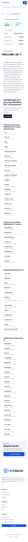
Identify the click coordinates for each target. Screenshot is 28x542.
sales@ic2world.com (9, 519)
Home (3, 14)
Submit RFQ (14, 525)
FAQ (3, 509)
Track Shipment (5, 517)
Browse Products (6, 492)
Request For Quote (6, 494)
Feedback (4, 497)
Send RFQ (7, 116)
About (11, 536)
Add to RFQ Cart (15, 454)
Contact (16, 536)
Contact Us (4, 507)
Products (8, 14)
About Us (4, 504)
